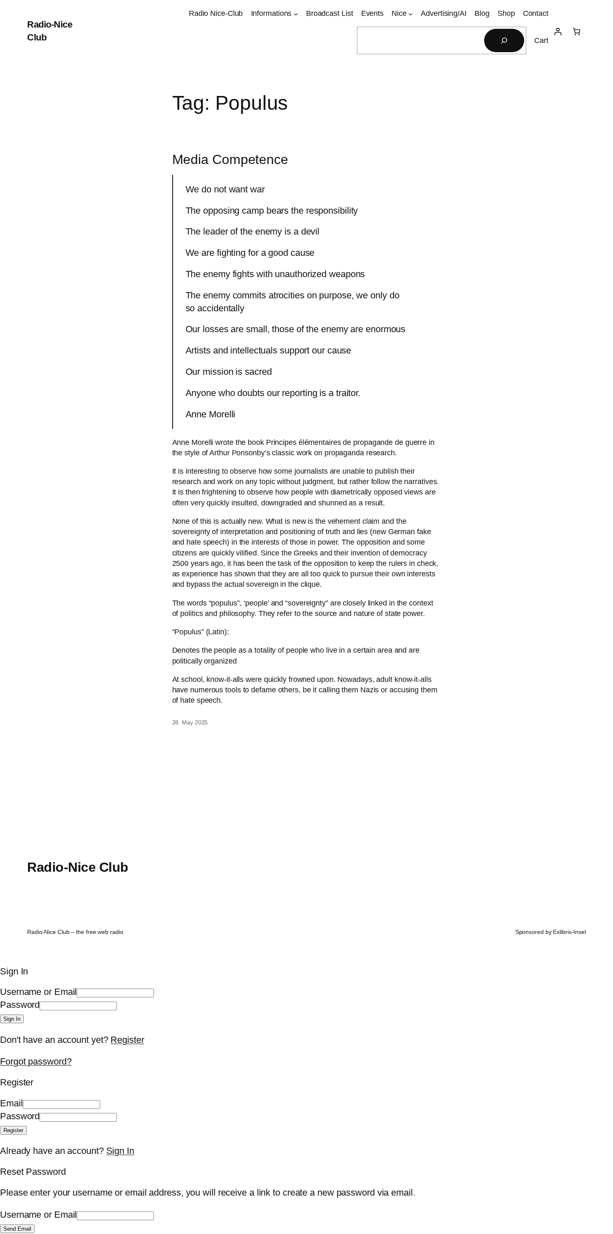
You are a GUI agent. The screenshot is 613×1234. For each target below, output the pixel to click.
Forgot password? (35, 1061)
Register (127, 1040)
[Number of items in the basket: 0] (576, 31)
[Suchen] (504, 40)
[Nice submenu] (410, 13)
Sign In (120, 1151)
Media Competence (230, 159)
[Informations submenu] (296, 13)
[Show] (120, 1004)
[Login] (557, 31)
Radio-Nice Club (77, 867)
